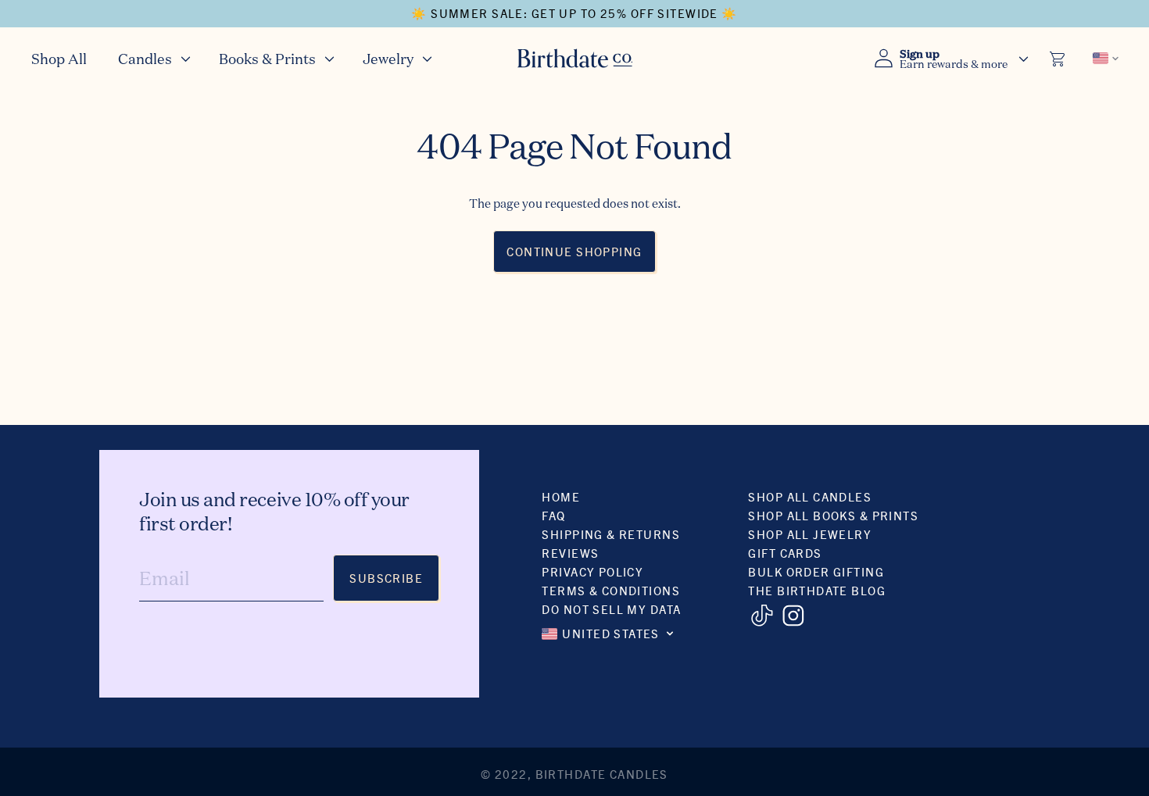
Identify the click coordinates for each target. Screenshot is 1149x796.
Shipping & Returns (611, 534)
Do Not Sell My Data (611, 608)
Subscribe (386, 577)
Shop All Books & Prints (833, 515)
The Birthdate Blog (817, 590)
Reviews (570, 552)
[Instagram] (793, 615)
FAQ (553, 515)
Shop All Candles (810, 496)
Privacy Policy (592, 571)
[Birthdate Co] (574, 58)
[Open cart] (1058, 58)
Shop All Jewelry (810, 534)
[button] (153, 58)
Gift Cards (784, 552)
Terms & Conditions (611, 590)
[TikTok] (761, 615)
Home (561, 496)
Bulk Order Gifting (816, 571)
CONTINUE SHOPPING (574, 251)
